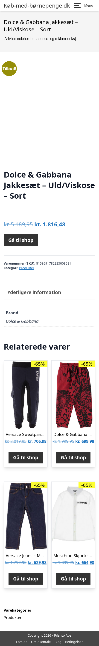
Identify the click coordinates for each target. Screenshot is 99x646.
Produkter (26, 268)
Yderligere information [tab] (34, 292)
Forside (21, 642)
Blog (58, 642)
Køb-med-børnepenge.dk (37, 5)
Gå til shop (20, 240)
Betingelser (74, 642)
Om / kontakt (41, 642)
